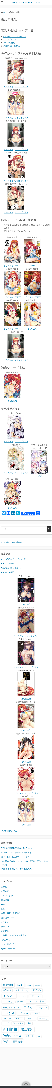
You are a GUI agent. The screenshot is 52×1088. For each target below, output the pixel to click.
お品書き (37, 985)
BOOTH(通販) (9, 43)
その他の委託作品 (9, 831)
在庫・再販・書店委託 (11, 913)
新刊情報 (10, 1029)
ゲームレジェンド (11, 1007)
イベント (9, 995)
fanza (29, 985)
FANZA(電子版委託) (11, 46)
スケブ (6, 1023)
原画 (29, 1023)
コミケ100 (7, 1019)
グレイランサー (36, 1001)
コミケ (28, 1007)
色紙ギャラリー (8, 949)
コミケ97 (8, 1013)
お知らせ (5, 891)
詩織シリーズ (12, 1035)
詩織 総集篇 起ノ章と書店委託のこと (17, 869)
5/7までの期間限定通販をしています (17, 848)
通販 (38, 1036)
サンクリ (43, 1018)
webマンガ (5, 922)
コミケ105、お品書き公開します (15, 857)
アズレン (37, 990)
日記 (3, 909)
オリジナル (20, 1002)
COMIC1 (8, 985)
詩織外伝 (29, 1036)
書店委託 (27, 1029)
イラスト (22, 996)
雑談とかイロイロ (9, 918)
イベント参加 (7, 896)
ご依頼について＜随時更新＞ (13, 935)
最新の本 (5, 887)
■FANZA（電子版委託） (11, 568)
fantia (3, 904)
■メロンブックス (8, 563)
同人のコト (6, 900)
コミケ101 (18, 1018)
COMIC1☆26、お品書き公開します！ (17, 852)
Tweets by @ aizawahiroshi (11, 542)
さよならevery (21, 990)
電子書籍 (17, 1041)
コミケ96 (42, 1007)
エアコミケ (8, 1001)
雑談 (5, 1041)
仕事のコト (6, 927)
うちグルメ (6, 940)
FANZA (18, 266)
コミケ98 (23, 1013)
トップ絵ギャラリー (10, 944)
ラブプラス (18, 1023)
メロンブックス (9, 39)
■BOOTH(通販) (7, 572)
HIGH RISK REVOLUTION (26, 2)
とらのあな (8, 86)
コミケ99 (35, 1014)
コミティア (30, 1019)
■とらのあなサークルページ (13, 559)
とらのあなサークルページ (14, 36)
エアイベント (35, 996)
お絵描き (5, 931)
